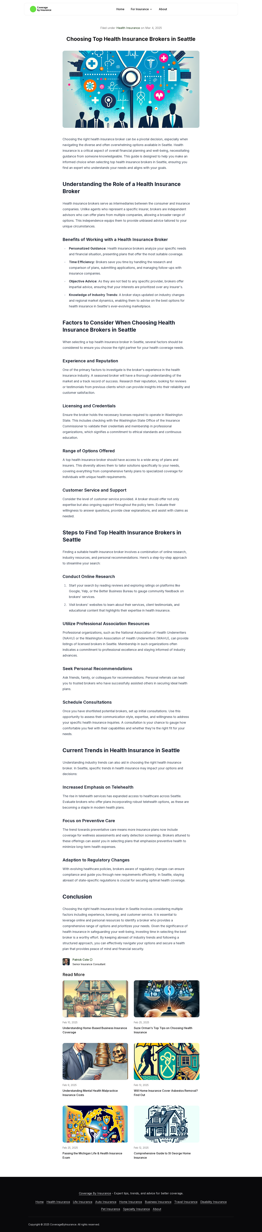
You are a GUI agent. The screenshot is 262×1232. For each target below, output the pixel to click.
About (163, 9)
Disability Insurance (213, 1202)
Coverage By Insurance (95, 1193)
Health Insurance (128, 28)
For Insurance (140, 9)
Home (120, 9)
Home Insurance (130, 1202)
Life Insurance (82, 1202)
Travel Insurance (185, 1202)
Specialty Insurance (136, 1209)
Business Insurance (158, 1202)
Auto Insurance (105, 1202)
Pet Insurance (110, 1209)
